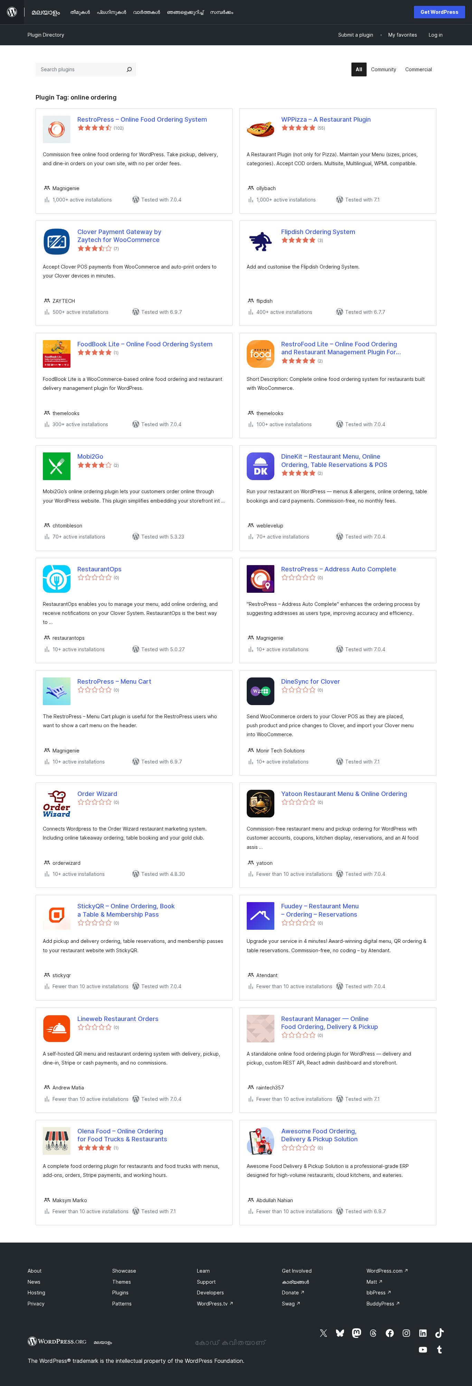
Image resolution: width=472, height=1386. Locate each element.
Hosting (36, 1292)
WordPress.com (387, 1271)
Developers (210, 1292)
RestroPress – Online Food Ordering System (142, 119)
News (34, 1282)
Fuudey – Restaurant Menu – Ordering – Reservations (320, 910)
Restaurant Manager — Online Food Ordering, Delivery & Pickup (329, 1022)
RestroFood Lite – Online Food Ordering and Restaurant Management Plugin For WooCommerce (339, 348)
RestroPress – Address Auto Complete (338, 569)
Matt (375, 1282)
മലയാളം (103, 1342)
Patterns (122, 1304)
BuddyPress (383, 1304)
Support (206, 1282)
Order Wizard (97, 793)
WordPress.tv (215, 1304)
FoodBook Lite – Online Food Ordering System (145, 344)
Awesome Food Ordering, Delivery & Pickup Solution (319, 1135)
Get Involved (297, 1271)
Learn (203, 1271)
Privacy (36, 1304)
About (34, 1271)
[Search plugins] (129, 69)
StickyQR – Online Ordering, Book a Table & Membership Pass (126, 910)
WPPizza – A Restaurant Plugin (326, 119)
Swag (291, 1304)
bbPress (379, 1292)
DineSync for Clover (310, 681)
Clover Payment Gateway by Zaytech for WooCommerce (119, 235)
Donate (293, 1292)
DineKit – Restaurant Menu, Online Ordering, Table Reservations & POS (334, 460)
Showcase (124, 1271)
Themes (121, 1282)
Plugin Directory (46, 35)
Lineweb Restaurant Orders (118, 1018)
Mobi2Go (90, 456)
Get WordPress (440, 12)
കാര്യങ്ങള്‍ (295, 1282)
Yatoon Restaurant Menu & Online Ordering (344, 793)
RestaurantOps (99, 569)
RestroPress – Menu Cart (114, 681)
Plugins (120, 1292)
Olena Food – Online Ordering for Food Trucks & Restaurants (122, 1135)
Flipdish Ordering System (318, 231)
